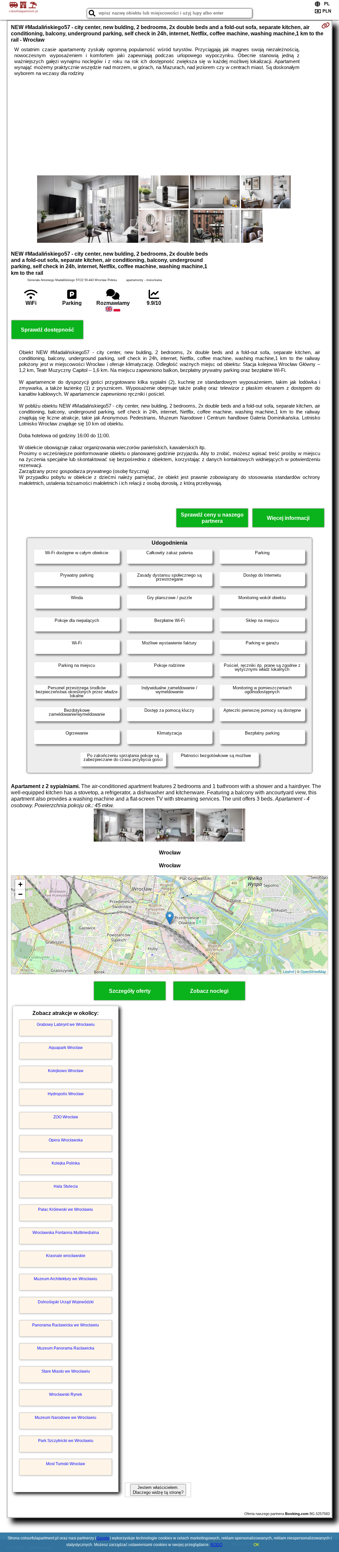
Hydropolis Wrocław (66, 1094)
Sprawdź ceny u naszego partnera (212, 518)
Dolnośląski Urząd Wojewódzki (66, 1302)
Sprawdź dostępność (47, 330)
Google (103, 1538)
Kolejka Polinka (66, 1163)
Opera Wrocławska (66, 1140)
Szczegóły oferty (130, 991)
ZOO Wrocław (65, 1117)
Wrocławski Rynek (65, 1394)
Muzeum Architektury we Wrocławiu (65, 1279)
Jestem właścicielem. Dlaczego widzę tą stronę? (158, 1490)
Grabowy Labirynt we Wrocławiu (66, 1024)
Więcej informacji (288, 518)
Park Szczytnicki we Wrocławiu (65, 1440)
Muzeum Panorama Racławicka (65, 1348)
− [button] (20, 894)
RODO (216, 1544)
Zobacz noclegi (209, 991)
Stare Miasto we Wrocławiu (65, 1371)
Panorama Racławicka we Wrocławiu (65, 1325)
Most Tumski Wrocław (65, 1464)
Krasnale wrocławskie (65, 1255)
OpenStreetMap (313, 971)
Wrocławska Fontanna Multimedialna (65, 1232)
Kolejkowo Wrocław (65, 1070)
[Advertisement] (169, 126)
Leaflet (288, 971)
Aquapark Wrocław (66, 1047)
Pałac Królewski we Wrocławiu (65, 1209)
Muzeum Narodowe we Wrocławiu (65, 1417)
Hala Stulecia (66, 1186)
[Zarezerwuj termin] (325, 25)
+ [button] (20, 884)
